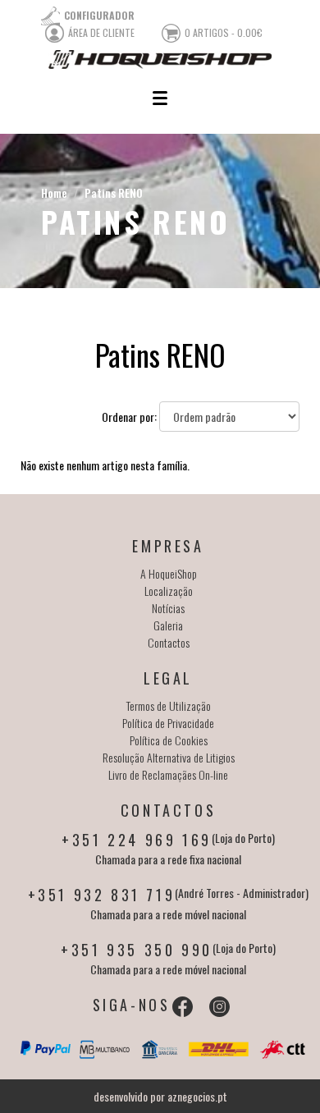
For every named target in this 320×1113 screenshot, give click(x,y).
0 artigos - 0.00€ (224, 32)
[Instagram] (219, 1006)
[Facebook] (182, 1006)
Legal (168, 678)
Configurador (99, 15)
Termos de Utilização (168, 705)
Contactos (169, 642)
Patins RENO (114, 192)
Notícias (168, 607)
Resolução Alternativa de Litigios (169, 757)
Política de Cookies (169, 740)
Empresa (167, 545)
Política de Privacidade (168, 722)
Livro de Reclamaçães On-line (168, 774)
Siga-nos (132, 1004)
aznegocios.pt (197, 1096)
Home (54, 192)
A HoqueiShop (168, 573)
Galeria (168, 625)
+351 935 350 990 (137, 949)
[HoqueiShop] (160, 59)
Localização (168, 590)
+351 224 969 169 (137, 839)
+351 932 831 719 (102, 894)
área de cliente (101, 32)
